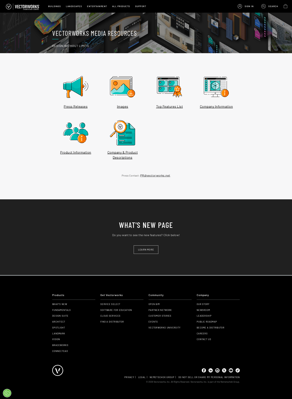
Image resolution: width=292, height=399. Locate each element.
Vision (56, 339)
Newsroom (203, 310)
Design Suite (60, 315)
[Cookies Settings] (7, 393)
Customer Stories (160, 315)
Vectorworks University (165, 327)
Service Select (110, 304)
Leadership (204, 315)
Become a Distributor (210, 327)
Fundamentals (61, 310)
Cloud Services (110, 315)
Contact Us (204, 339)
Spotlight (58, 327)
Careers (202, 333)
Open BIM (154, 304)
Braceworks (60, 345)
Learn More (146, 249)
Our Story (203, 304)
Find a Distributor (112, 321)
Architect (58, 321)
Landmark (58, 333)
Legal (142, 377)
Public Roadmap (207, 321)
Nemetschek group (162, 377)
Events (153, 321)
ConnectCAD (60, 351)
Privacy (129, 377)
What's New (59, 304)
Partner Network (160, 310)
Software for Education (116, 310)
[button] (245, 6)
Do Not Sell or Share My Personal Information (209, 377)
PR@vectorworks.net (155, 175)
